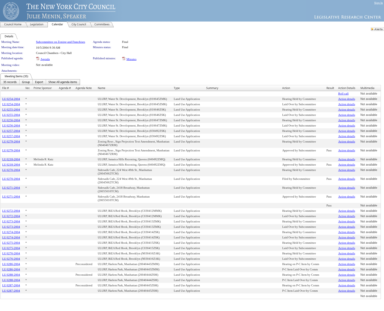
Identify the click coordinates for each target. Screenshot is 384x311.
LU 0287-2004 (11, 285)
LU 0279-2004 (11, 141)
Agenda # (65, 88)
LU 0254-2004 (11, 99)
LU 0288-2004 (11, 274)
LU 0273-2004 (11, 221)
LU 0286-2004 (11, 264)
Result (330, 88)
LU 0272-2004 (11, 210)
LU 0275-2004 (11, 242)
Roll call (343, 93)
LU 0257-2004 (11, 131)
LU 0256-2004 (11, 120)
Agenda (45, 59)
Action (286, 88)
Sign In (378, 2)
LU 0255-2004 (11, 109)
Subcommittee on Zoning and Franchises (60, 42)
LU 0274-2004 (11, 232)
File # (5, 88)
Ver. (27, 88)
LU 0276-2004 (11, 253)
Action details (346, 99)
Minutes (131, 59)
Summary (212, 88)
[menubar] (40, 82)
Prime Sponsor (43, 88)
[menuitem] (10, 82)
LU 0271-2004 (11, 187)
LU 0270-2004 (11, 170)
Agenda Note (84, 88)
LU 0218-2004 (11, 159)
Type (177, 88)
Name (101, 88)
